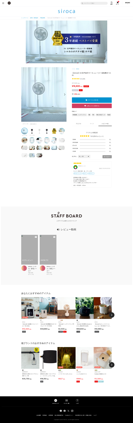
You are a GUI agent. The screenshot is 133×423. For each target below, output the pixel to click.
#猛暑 (108, 114)
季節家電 (42, 18)
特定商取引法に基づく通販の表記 (83, 415)
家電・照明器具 (34, 18)
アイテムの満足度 (92, 132)
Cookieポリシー (69, 415)
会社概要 (38, 415)
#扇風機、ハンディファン (79, 114)
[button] (64, 94)
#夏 (89, 114)
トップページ (24, 18)
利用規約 (45, 415)
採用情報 (51, 415)
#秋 (93, 114)
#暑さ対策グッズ (100, 114)
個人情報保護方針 (59, 415)
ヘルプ (95, 415)
